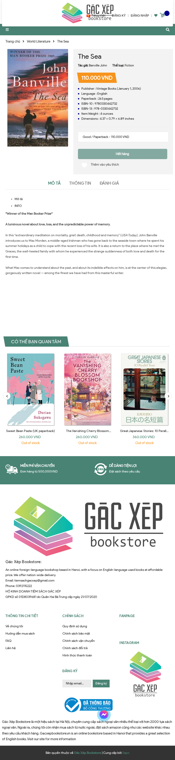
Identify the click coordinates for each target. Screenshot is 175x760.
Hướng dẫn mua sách (20, 633)
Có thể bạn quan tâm (36, 341)
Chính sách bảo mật (76, 633)
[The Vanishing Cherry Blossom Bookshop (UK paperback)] (87, 389)
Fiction (129, 65)
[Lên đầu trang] (162, 733)
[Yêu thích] (155, 16)
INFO (18, 206)
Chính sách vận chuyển (78, 641)
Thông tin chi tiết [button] (21, 616)
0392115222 (24, 586)
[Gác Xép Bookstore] (87, 526)
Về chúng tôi (14, 626)
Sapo (125, 753)
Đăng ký (101, 683)
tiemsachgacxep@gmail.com (34, 580)
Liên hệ (10, 648)
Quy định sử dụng (74, 626)
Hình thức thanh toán (77, 655)
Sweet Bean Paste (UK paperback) (30, 431)
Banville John (98, 65)
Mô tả (19, 199)
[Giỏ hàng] (163, 16)
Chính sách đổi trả (75, 648)
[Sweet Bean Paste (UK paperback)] (30, 389)
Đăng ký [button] (70, 671)
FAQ (8, 641)
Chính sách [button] (72, 616)
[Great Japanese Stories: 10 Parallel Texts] (144, 389)
